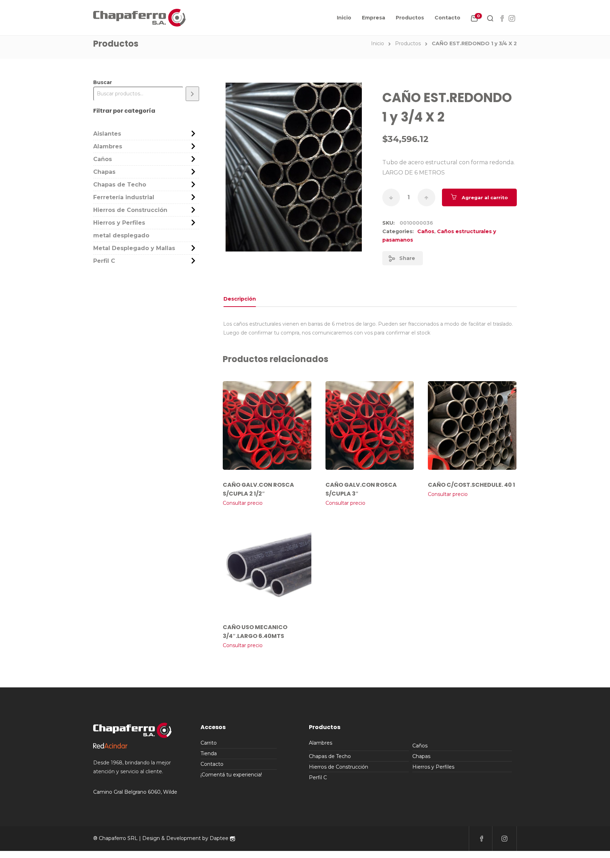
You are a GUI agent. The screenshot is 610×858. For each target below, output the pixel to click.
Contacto (447, 17)
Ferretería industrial (123, 197)
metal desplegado (121, 235)
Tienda (209, 753)
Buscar (102, 82)
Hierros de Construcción (130, 210)
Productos (410, 17)
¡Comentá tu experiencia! (231, 774)
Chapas (104, 171)
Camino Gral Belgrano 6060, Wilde (135, 792)
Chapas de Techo (119, 184)
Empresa (373, 17)
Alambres (107, 146)
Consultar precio (243, 503)
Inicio (344, 17)
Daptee (220, 838)
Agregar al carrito (485, 197)
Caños (425, 231)
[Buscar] (192, 94)
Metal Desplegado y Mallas (134, 248)
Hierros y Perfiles (119, 222)
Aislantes (107, 133)
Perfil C (104, 261)
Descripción (239, 299)
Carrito (209, 742)
